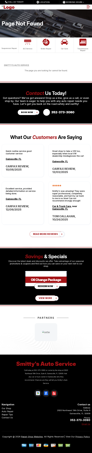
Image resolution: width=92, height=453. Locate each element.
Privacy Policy (82, 436)
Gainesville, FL (13, 159)
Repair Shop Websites (32, 436)
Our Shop (6, 408)
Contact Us (7, 417)
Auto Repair (7, 411)
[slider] (56, 185)
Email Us (86, 424)
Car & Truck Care (61, 206)
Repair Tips (7, 414)
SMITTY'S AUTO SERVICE (16, 65)
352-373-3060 (39, 370)
